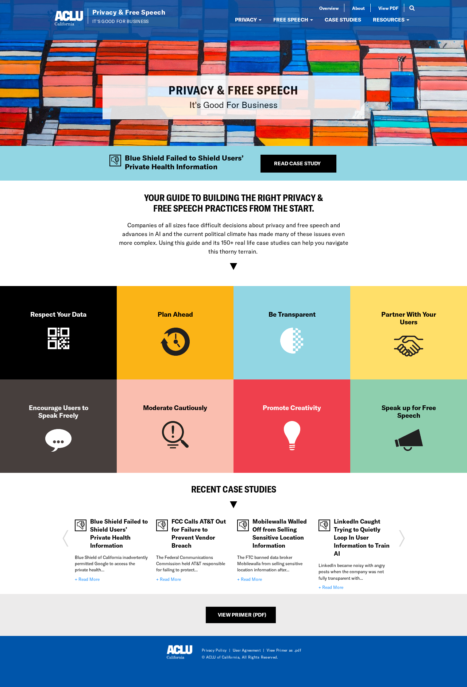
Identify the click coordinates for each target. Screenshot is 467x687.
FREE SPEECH (291, 19)
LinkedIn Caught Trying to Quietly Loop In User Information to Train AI (362, 537)
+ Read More (87, 579)
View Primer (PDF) (242, 614)
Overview (329, 8)
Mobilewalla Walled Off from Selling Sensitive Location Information (279, 533)
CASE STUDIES (343, 19)
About (358, 8)
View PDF (388, 8)
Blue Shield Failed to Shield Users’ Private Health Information (119, 533)
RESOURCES (389, 19)
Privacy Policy (214, 650)
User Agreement (247, 650)
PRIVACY (246, 19)
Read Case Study (297, 163)
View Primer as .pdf (284, 650)
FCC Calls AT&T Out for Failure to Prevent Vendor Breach (198, 533)
